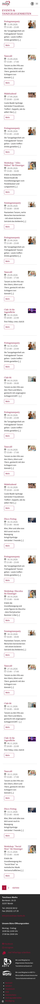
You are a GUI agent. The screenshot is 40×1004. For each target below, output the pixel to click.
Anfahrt (8, 986)
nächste (15, 887)
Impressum (10, 989)
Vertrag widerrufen (13, 998)
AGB (7, 992)
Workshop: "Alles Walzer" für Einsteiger (14, 164)
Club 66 (7, 377)
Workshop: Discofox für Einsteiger (13, 592)
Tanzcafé (8, 56)
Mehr (7, 45)
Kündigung (9, 1001)
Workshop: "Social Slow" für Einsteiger (13, 847)
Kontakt (8, 983)
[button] (32, 3)
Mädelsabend (10, 93)
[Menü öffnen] (32, 3)
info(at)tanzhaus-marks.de (13, 915)
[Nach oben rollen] (35, 999)
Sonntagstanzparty (12, 203)
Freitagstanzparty (12, 21)
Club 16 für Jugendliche (9, 310)
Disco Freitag (10, 519)
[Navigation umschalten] (37, 3)
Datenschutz (10, 995)
